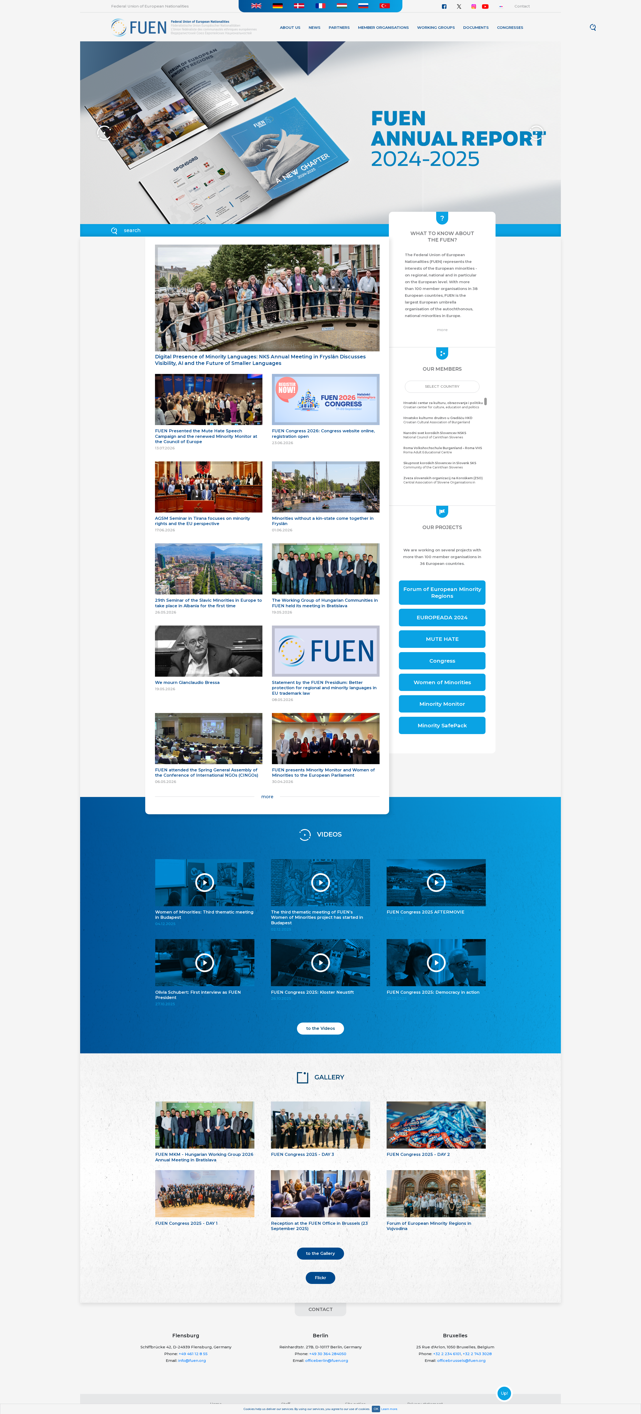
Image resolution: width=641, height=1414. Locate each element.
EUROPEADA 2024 (442, 617)
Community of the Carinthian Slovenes (439, 465)
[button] (442, 387)
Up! (504, 1393)
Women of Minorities (442, 682)
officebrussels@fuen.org (461, 1360)
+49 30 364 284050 (327, 1353)
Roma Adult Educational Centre (442, 450)
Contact (522, 6)
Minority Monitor (442, 704)
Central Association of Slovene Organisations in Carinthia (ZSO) (443, 482)
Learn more (389, 1409)
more (267, 796)
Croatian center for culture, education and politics (443, 405)
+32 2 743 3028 (477, 1353)
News (314, 27)
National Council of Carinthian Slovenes (434, 435)
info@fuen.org (192, 1360)
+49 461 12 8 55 (193, 1353)
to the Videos (320, 1028)
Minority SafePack (442, 725)
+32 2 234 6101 (447, 1353)
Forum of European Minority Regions (442, 592)
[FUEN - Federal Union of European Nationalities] (184, 27)
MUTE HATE (442, 639)
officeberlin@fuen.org (326, 1360)
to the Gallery (320, 1253)
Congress (442, 661)
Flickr (320, 1277)
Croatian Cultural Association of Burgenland (437, 420)
